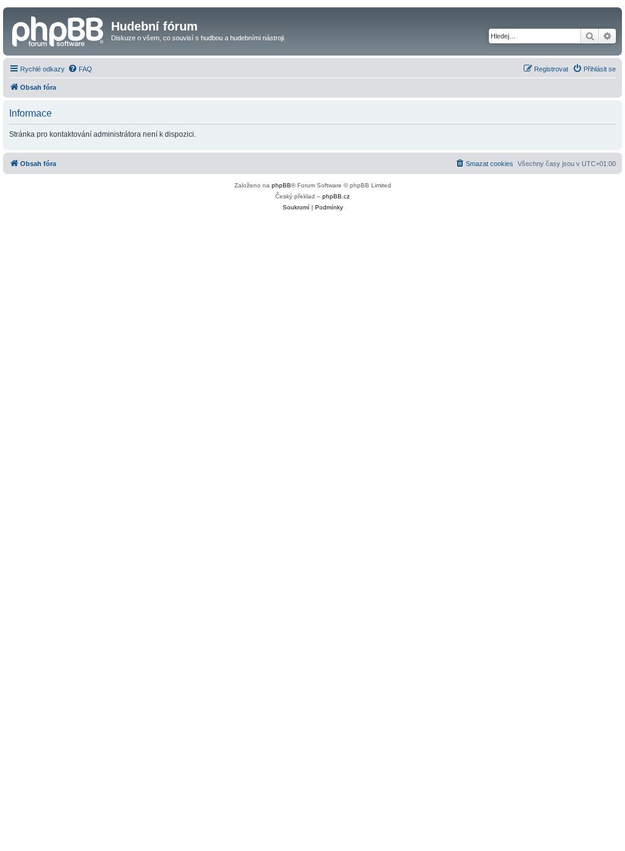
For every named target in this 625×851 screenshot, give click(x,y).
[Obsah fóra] (58, 29)
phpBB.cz (336, 196)
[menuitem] (80, 69)
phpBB (281, 185)
